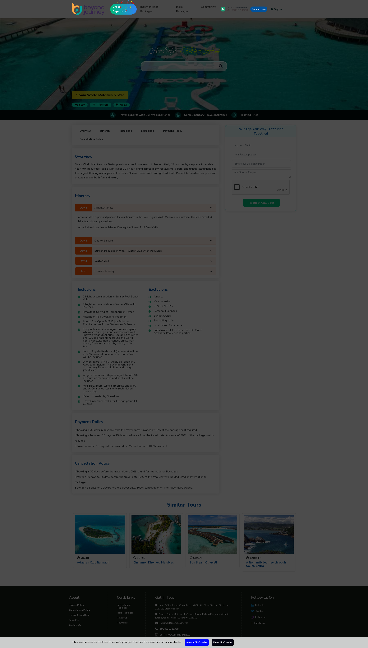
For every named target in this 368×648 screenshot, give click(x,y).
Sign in (278, 9)
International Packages (149, 9)
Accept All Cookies (196, 642)
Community (208, 7)
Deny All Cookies (222, 642)
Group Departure (119, 9)
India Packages (182, 9)
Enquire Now (259, 9)
